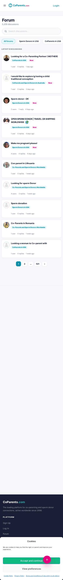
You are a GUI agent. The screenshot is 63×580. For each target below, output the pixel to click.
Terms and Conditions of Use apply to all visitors (42, 576)
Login (56, 5)
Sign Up (7, 523)
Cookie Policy (8, 576)
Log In (6, 528)
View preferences (31, 568)
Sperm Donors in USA (29, 41)
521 (37, 264)
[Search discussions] (31, 31)
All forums (8, 41)
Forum (6, 534)
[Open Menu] (4, 5)
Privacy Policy (19, 576)
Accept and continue (31, 560)
